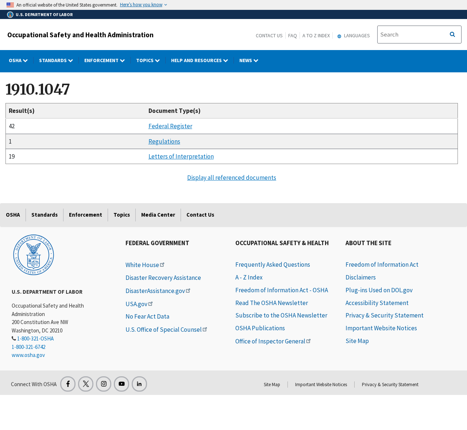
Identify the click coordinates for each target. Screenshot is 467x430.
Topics (145, 60)
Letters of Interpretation (181, 156)
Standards (53, 60)
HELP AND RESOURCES (197, 60)
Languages (356, 35)
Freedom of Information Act (382, 264)
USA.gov (136, 304)
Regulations (164, 141)
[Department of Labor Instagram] (103, 384)
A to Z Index (316, 35)
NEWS (246, 60)
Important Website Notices (381, 328)
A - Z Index (249, 277)
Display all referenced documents (231, 178)
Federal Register (170, 126)
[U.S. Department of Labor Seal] (33, 254)
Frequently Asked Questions (272, 264)
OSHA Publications (260, 328)
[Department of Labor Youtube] (121, 384)
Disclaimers (361, 277)
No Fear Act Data (147, 316)
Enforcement (102, 60)
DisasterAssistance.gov (155, 291)
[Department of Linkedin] (139, 384)
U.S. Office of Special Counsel (164, 330)
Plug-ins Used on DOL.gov (379, 290)
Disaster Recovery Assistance (163, 278)
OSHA (16, 60)
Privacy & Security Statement (385, 315)
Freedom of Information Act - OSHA (281, 290)
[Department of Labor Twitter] (85, 384)
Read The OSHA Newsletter (271, 303)
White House (142, 265)
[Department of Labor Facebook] (68, 384)
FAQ (292, 35)
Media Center (158, 214)
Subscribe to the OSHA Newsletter (281, 315)
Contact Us (269, 35)
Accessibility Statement (377, 303)
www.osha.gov (28, 354)
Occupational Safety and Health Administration (80, 34)
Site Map (357, 341)
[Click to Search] (452, 34)
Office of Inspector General (270, 341)
